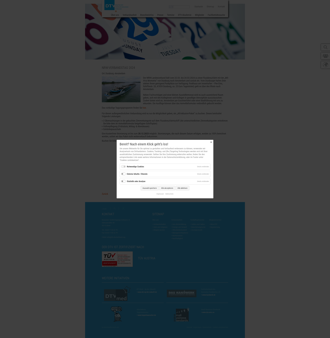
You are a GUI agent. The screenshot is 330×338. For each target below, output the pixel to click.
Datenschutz (169, 194)
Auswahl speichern (150, 188)
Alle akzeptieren (167, 188)
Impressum (160, 194)
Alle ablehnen (182, 188)
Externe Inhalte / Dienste (137, 174)
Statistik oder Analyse (136, 181)
